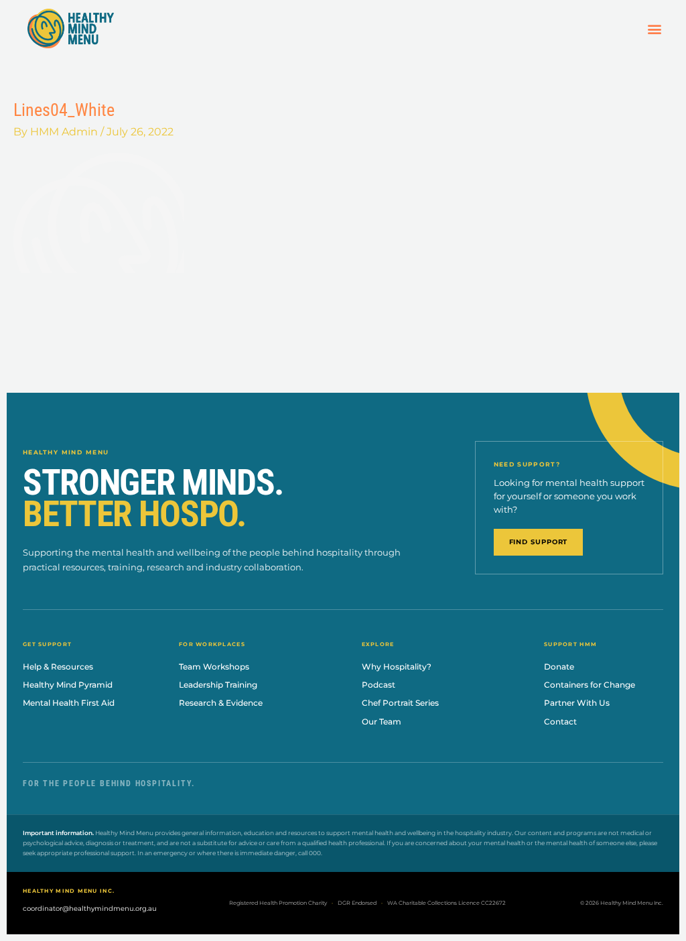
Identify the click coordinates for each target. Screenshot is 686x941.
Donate (559, 667)
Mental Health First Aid (69, 703)
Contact (560, 721)
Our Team (381, 721)
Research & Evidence (221, 703)
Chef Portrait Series (400, 703)
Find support (538, 542)
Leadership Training (218, 685)
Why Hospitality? (396, 667)
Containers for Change (589, 685)
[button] (654, 28)
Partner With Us (577, 703)
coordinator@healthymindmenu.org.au (90, 908)
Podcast (378, 685)
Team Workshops (214, 667)
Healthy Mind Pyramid (68, 685)
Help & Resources (58, 667)
